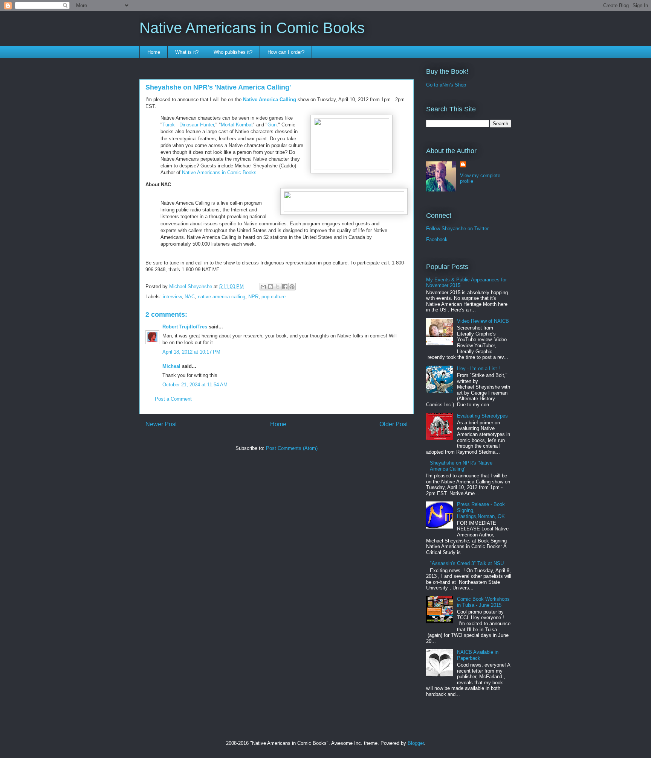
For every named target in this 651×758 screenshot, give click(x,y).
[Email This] (263, 286)
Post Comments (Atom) (292, 448)
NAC (190, 296)
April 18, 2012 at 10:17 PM (191, 352)
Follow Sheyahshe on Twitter (457, 228)
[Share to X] (277, 286)
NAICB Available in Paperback (477, 655)
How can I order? (285, 52)
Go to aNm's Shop (446, 85)
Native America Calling (269, 99)
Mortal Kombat (237, 125)
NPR (253, 296)
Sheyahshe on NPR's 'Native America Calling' (461, 466)
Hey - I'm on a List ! (478, 368)
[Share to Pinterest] (292, 286)
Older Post (393, 424)
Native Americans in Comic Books (252, 28)
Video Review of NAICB (483, 321)
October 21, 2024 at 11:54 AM (195, 384)
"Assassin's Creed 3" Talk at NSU (467, 563)
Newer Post (161, 424)
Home (153, 52)
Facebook (437, 239)
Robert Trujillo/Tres (184, 327)
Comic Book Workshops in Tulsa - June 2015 (483, 602)
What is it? (187, 52)
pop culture (273, 296)
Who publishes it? (233, 52)
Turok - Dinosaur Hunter (188, 125)
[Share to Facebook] (285, 286)
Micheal (171, 366)
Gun (272, 125)
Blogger (416, 743)
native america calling (221, 296)
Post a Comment (173, 399)
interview (172, 296)
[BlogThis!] (270, 286)
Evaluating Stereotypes (482, 416)
